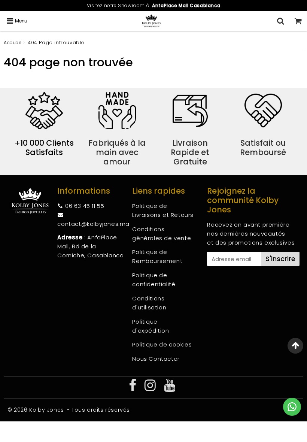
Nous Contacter (155, 359)
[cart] (298, 21)
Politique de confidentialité (153, 279)
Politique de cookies (162, 344)
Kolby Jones (46, 410)
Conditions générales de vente (161, 233)
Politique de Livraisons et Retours (163, 210)
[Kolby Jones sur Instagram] (151, 388)
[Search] (280, 21)
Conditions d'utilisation (149, 302)
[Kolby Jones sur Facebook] (133, 388)
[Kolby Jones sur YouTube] (169, 388)
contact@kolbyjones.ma (93, 224)
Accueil (12, 42)
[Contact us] (292, 407)
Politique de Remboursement (157, 256)
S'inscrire (280, 258)
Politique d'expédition (150, 326)
